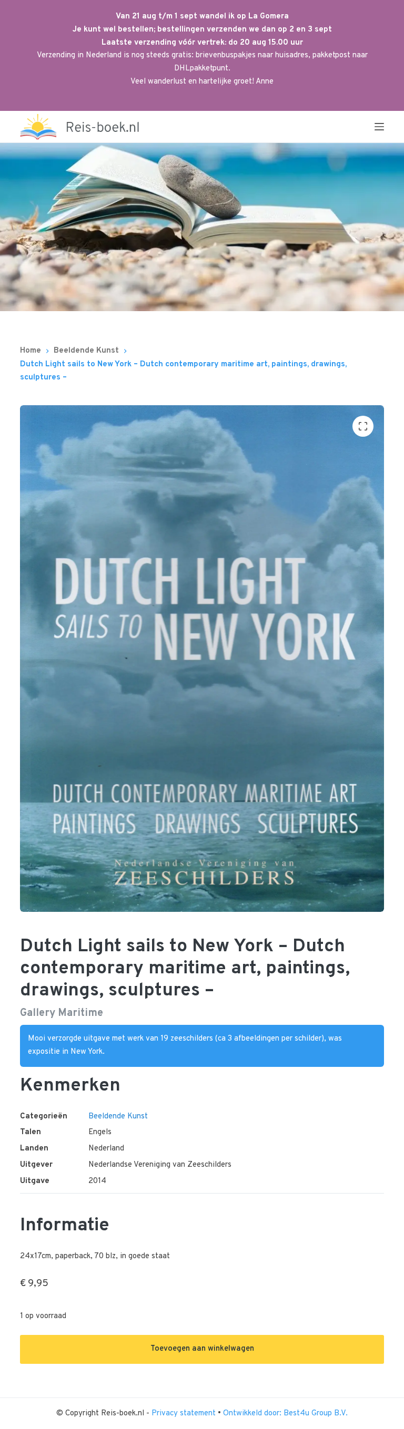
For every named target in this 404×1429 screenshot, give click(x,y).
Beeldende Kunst (118, 1117)
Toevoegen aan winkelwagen (202, 1349)
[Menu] (379, 126)
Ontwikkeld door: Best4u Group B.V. (285, 1413)
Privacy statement (185, 1413)
